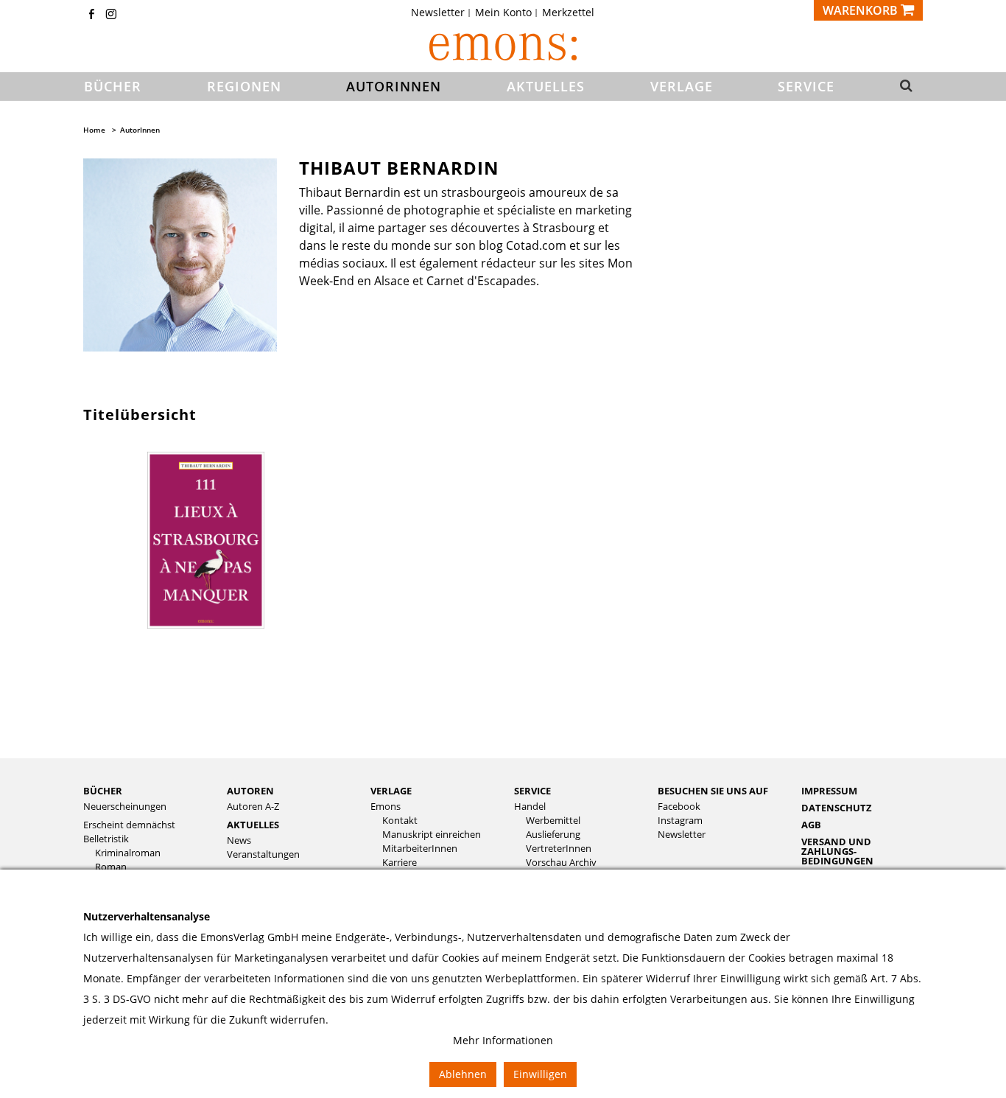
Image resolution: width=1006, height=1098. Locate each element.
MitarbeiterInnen (419, 848)
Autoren (250, 790)
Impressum (829, 790)
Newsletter (438, 12)
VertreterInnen (558, 848)
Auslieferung (553, 834)
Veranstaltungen (263, 854)
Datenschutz (836, 807)
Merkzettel (568, 12)
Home (94, 130)
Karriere (399, 862)
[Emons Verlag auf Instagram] (111, 15)
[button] (902, 87)
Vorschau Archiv (561, 862)
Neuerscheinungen (124, 806)
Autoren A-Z (253, 806)
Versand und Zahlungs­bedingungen (837, 851)
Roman (111, 867)
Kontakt (400, 820)
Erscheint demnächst (129, 825)
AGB (811, 824)
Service (532, 790)
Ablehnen (463, 1074)
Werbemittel (553, 820)
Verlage (391, 790)
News (239, 840)
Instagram (680, 820)
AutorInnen (140, 130)
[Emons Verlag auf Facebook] (91, 15)
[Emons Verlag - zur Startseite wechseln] (503, 46)
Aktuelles (253, 824)
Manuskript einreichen (431, 834)
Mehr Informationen (503, 1040)
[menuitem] (442, 12)
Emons (385, 806)
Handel (530, 806)
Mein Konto (503, 12)
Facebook (679, 806)
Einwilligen (540, 1074)
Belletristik (106, 839)
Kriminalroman (128, 853)
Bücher (102, 790)
